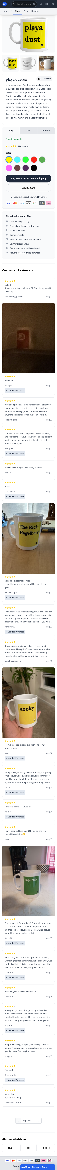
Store (6, 11)
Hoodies (35, 11)
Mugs (17, 11)
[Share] (41, 4)
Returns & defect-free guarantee (25, 252)
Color (8, 152)
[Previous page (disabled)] (18, 1120)
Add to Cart (28, 188)
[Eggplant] (25, 168)
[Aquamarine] (17, 159)
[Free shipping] (47, 4)
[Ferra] (17, 168)
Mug (11, 130)
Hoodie (46, 130)
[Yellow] (9, 159)
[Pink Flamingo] (9, 168)
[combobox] (24, 4)
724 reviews (23, 146)
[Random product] (34, 4)
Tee (28, 130)
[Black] (34, 168)
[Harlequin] (25, 159)
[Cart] (52, 4)
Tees (26, 11)
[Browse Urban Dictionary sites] (6, 4)
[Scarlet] (34, 159)
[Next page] (39, 1120)
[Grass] (42, 159)
